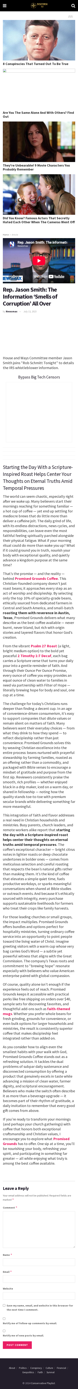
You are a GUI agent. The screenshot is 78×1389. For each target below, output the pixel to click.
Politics (23, 1368)
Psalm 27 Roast (44, 646)
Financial (61, 1368)
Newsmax (11, 311)
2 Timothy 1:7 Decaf (34, 655)
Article (15, 234)
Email (7, 1272)
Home (6, 234)
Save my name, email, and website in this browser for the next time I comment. (40, 1307)
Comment (10, 1207)
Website (8, 1288)
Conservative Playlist (43, 1383)
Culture (49, 1368)
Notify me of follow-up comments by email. (30, 1323)
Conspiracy (36, 1368)
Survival (51, 1372)
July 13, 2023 (29, 311)
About (12, 1368)
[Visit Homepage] (39, 5)
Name (7, 1255)
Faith (40, 1372)
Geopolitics (28, 1372)
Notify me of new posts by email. (23, 1335)
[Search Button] (73, 6)
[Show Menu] (4, 5)
